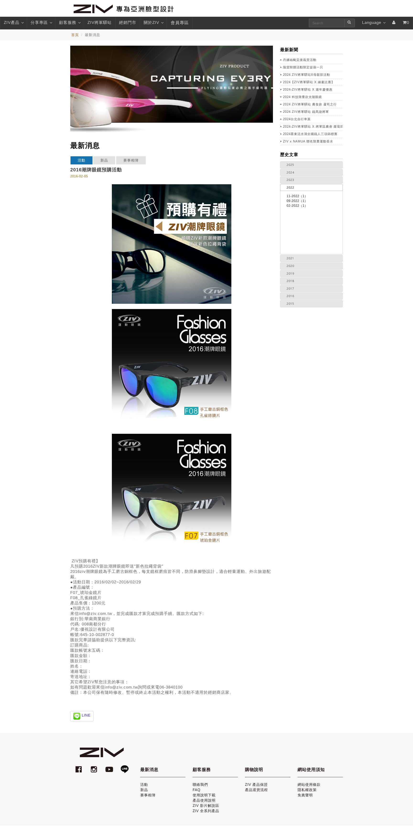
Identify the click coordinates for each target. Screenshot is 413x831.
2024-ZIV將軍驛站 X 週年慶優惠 (307, 89)
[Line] (124, 767)
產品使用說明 (204, 800)
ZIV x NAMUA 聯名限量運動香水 (308, 141)
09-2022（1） (297, 201)
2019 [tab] (290, 274)
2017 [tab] (290, 289)
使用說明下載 (204, 795)
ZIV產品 (11, 22)
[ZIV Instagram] (94, 767)
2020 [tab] (290, 266)
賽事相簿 (131, 160)
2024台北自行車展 (297, 119)
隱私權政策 (307, 790)
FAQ (197, 790)
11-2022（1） (297, 196)
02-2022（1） (297, 205)
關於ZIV (151, 22)
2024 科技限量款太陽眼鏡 (302, 97)
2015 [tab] (290, 304)
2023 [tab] (290, 180)
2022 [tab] (290, 187)
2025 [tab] (290, 165)
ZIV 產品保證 (256, 784)
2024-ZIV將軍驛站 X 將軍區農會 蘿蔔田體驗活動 (313, 126)
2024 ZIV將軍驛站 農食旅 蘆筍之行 (310, 104)
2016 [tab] (290, 296)
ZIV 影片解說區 (206, 806)
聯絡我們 (200, 784)
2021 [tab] (290, 258)
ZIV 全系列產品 (206, 811)
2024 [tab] (290, 172)
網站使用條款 (309, 784)
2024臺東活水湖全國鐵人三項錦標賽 (310, 134)
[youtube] (109, 767)
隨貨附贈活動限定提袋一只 (303, 67)
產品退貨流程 (256, 790)
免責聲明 (305, 795)
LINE (86, 715)
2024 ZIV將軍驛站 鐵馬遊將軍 (306, 112)
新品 (104, 160)
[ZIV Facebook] (79, 767)
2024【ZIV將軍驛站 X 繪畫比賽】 (309, 82)
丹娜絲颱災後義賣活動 (299, 60)
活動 (81, 160)
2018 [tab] (290, 281)
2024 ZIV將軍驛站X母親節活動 (306, 74)
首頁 (75, 35)
